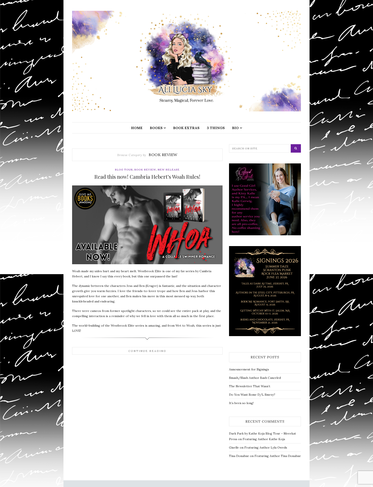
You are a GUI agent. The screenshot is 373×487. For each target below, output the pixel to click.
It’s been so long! (241, 403)
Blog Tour (124, 169)
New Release (169, 169)
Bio (235, 128)
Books (156, 128)
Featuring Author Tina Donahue (277, 456)
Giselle (234, 447)
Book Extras (186, 128)
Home (136, 128)
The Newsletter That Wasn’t (249, 386)
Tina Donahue (239, 456)
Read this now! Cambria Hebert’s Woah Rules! (147, 176)
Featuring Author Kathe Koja (264, 439)
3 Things (216, 128)
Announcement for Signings (249, 369)
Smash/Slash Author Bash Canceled (255, 378)
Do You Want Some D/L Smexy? (252, 395)
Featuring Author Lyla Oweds (265, 447)
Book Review (145, 169)
